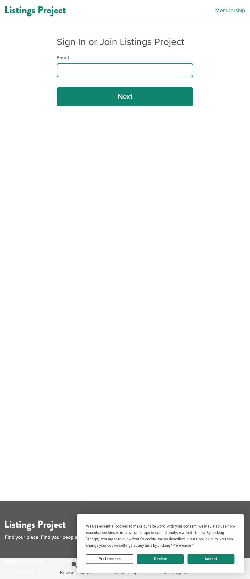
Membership (230, 10)
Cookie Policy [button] (207, 539)
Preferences (109, 559)
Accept (211, 559)
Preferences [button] (182, 545)
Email (63, 58)
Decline (160, 559)
